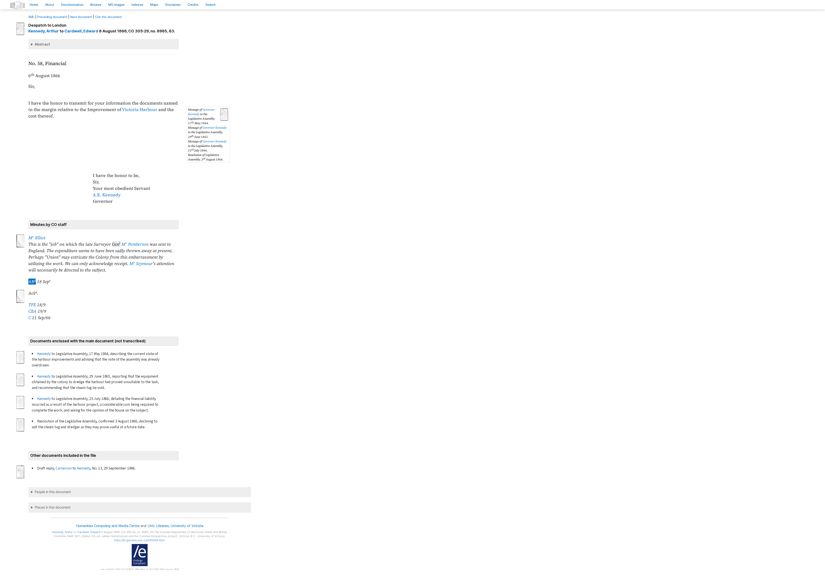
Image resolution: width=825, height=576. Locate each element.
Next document (81, 17)
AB (32, 282)
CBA (32, 311)
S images (116, 4)
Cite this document (108, 17)
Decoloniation (72, 4)
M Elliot (36, 238)
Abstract (42, 44)
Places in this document (53, 507)
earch (210, 4)
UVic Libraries (158, 526)
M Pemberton (134, 244)
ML (31, 17)
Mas (154, 4)
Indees (137, 4)
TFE (32, 305)
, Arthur (43, 31)
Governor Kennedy (215, 127)
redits (193, 4)
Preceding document (52, 17)
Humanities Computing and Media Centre (107, 526)
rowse (95, 4)
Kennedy (44, 354)
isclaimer (173, 4)
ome (34, 4)
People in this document (53, 492)
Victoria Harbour (139, 110)
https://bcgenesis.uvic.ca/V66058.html (139, 540)
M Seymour (141, 264)
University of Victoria (187, 526)
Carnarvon (64, 468)
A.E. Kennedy (107, 195)
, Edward (81, 31)
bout (49, 4)
